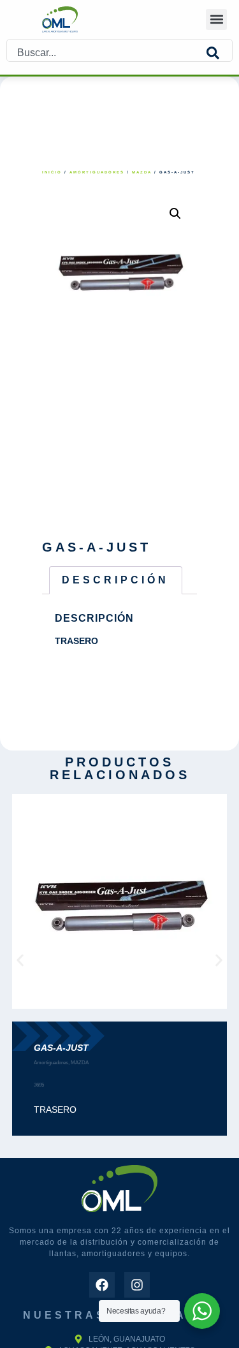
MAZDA (142, 172)
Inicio (52, 172)
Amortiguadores (96, 172)
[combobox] (106, 53)
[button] (216, 19)
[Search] (219, 53)
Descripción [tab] (115, 580)
